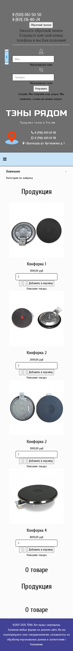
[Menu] (4, 159)
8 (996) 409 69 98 (45, 133)
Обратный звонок (41, 25)
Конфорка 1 (36, 264)
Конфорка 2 (37, 352)
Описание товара (37, 288)
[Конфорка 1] (36, 229)
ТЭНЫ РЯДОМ (36, 113)
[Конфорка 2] (36, 318)
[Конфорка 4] (36, 496)
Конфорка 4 (37, 530)
